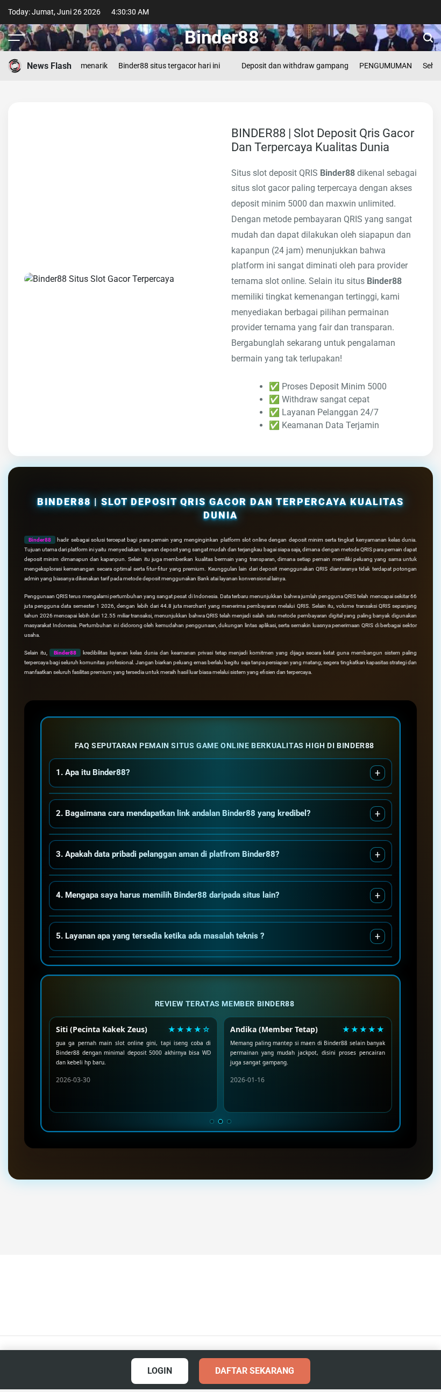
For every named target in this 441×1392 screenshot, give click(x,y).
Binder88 (221, 37)
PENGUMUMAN (369, 65)
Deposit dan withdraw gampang (278, 65)
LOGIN (159, 1371)
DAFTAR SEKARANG (254, 1371)
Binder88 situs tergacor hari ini (152, 65)
